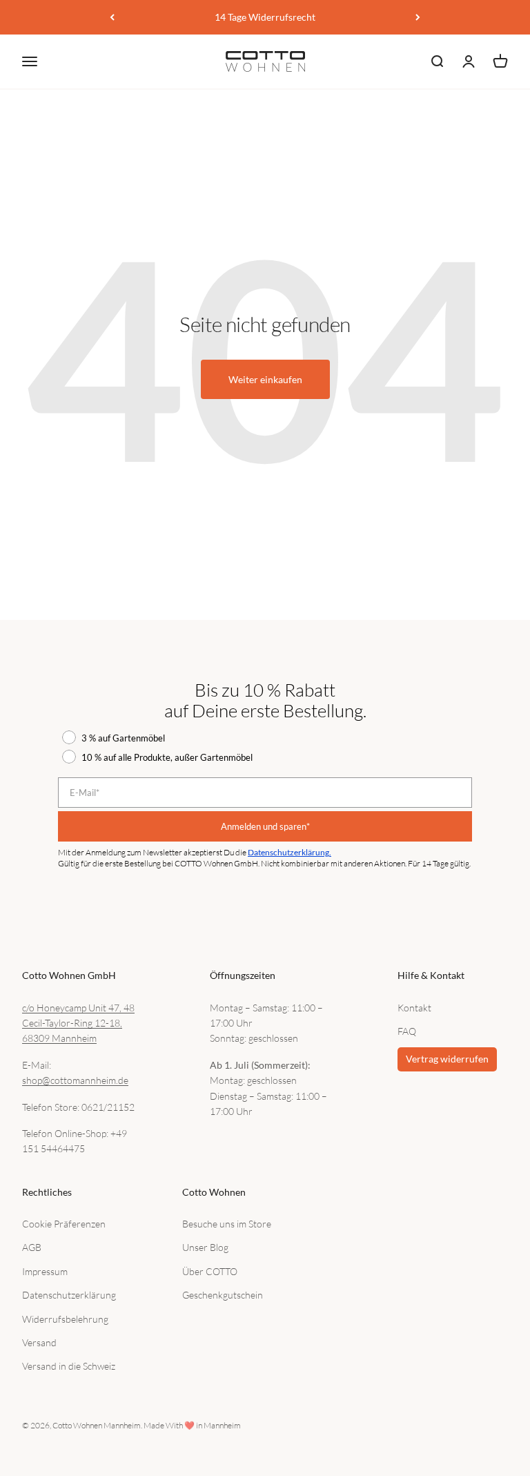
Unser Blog (205, 1247)
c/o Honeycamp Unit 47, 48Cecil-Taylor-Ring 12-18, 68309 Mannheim (78, 1023)
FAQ (407, 1031)
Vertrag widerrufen (447, 1059)
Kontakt (414, 1007)
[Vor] (417, 17)
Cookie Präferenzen (64, 1224)
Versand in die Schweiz (68, 1366)
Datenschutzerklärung (69, 1295)
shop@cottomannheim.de (75, 1080)
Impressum (45, 1271)
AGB (31, 1247)
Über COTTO (209, 1271)
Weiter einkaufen (265, 379)
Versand (39, 1342)
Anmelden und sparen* (265, 826)
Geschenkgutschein (222, 1295)
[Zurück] (112, 17)
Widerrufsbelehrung (65, 1319)
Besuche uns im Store (226, 1224)
